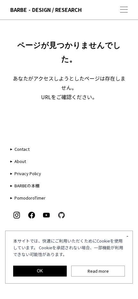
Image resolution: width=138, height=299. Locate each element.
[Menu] (124, 10)
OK (40, 271)
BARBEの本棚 (26, 186)
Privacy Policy (27, 173)
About (20, 161)
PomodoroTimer (30, 198)
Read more (98, 271)
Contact (22, 149)
